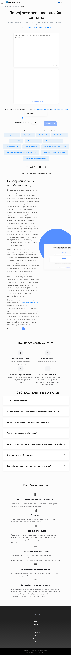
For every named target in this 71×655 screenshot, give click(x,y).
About (35, 641)
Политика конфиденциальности (59, 109)
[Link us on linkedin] (39, 614)
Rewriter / (17, 6)
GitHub (43, 167)
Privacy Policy (29, 652)
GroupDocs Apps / (8, 6)
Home (35, 621)
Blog (35, 635)
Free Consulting (35, 630)
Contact (43, 652)
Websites (35, 638)
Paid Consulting (35, 632)
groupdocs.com (34, 27)
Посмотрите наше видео (14, 328)
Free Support (36, 627)
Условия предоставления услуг (41, 109)
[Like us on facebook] (32, 614)
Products (35, 624)
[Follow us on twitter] (35, 614)
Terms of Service (37, 652)
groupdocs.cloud (45, 27)
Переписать (50, 124)
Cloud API (32, 167)
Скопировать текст (37, 101)
